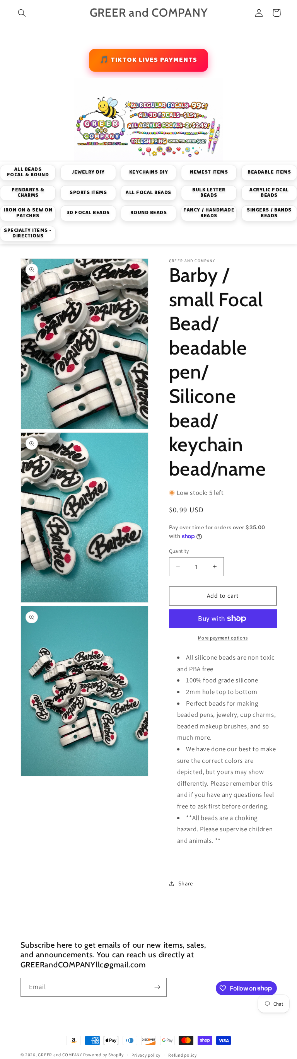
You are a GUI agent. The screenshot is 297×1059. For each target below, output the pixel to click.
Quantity (179, 550)
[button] (22, 13)
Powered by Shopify (103, 1054)
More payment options (223, 637)
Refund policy (182, 1055)
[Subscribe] (157, 987)
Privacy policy (145, 1055)
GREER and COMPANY (60, 1054)
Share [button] (185, 883)
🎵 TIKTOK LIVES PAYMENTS (148, 60)
